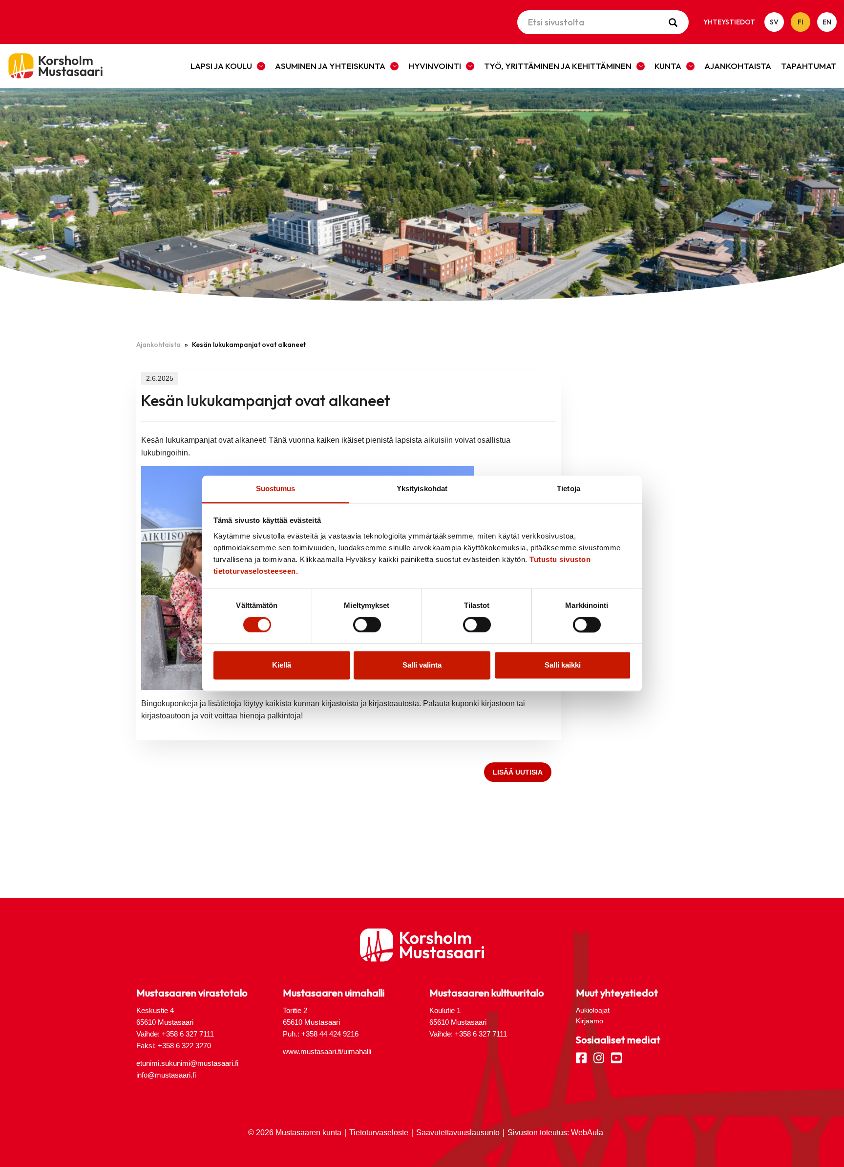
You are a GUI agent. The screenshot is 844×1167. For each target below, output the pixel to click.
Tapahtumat (809, 66)
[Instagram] (598, 1057)
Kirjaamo (589, 1021)
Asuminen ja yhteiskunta (330, 66)
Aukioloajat (593, 1010)
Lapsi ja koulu (221, 66)
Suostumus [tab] (275, 488)
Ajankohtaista (737, 66)
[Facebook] (581, 1057)
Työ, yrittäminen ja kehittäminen (558, 66)
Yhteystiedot (729, 22)
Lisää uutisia (518, 772)
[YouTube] (616, 1057)
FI (800, 22)
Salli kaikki (563, 665)
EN (827, 22)
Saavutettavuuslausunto (458, 1132)
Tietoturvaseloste (378, 1132)
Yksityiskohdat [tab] (422, 488)
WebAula (587, 1132)
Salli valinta (422, 665)
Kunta (667, 66)
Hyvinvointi (434, 66)
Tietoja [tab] (568, 488)
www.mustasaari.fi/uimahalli (327, 1051)
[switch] (367, 625)
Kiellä (281, 665)
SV (774, 22)
